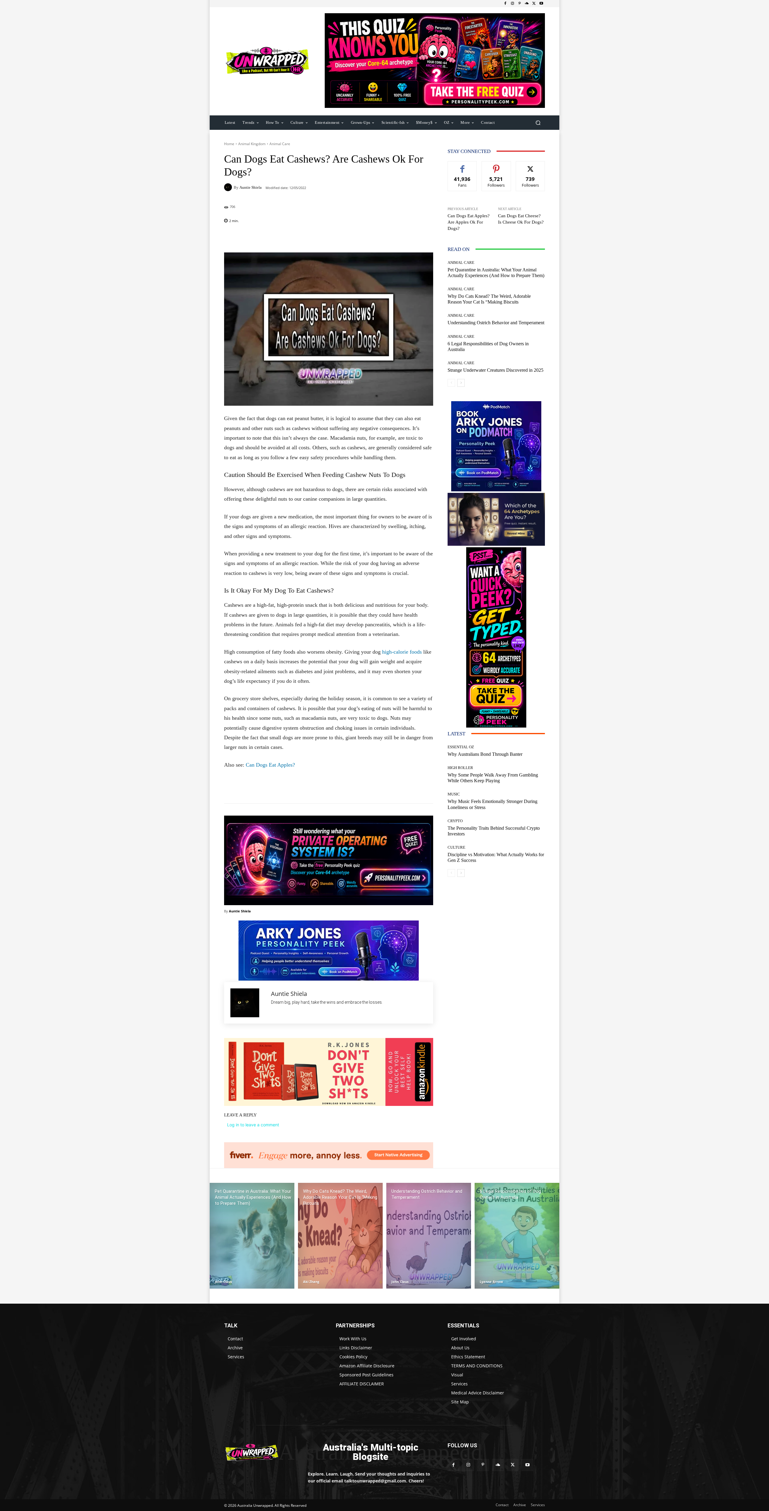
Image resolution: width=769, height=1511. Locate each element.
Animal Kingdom (252, 143)
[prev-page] (451, 383)
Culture (456, 847)
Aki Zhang (311, 1281)
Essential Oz (461, 747)
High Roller (460, 768)
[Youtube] (541, 3)
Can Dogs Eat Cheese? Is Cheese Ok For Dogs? (521, 218)
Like (462, 165)
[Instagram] (512, 3)
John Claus (223, 1281)
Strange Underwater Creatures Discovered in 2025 (495, 370)
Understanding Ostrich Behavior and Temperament (496, 322)
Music (454, 794)
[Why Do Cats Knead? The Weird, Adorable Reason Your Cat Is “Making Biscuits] (340, 1236)
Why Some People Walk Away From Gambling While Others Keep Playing (493, 777)
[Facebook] (505, 3)
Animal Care (279, 143)
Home (229, 143)
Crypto (455, 821)
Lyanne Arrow (491, 1281)
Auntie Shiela (250, 187)
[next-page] (461, 383)
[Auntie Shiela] (229, 187)
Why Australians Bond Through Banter (485, 754)
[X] (534, 3)
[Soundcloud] (526, 3)
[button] (538, 122)
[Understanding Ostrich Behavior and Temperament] (428, 1236)
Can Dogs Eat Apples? (270, 765)
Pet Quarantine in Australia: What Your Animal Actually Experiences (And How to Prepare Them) (496, 272)
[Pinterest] (519, 3)
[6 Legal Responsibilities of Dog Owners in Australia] (517, 1236)
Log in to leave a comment (253, 1124)
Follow (496, 165)
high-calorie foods (402, 652)
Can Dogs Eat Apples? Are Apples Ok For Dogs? (469, 222)
